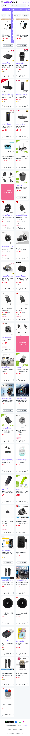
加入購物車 (8, 45)
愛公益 (12, 39)
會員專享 (12, 35)
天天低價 (12, 23)
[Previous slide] (2, 25)
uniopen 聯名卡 (19, 10)
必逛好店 (12, 29)
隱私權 (15, 733)
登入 (26, 2)
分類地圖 (20, 733)
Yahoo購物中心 (10, 2)
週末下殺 (12, 32)
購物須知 (21, 729)
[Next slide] (13, 25)
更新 (26, 725)
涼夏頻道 (12, 26)
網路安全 (9, 733)
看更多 (12, 42)
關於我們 (15, 729)
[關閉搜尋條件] (10, 5)
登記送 (12, 13)
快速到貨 (12, 19)
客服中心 (9, 729)
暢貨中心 (12, 16)
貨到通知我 (22, 76)
